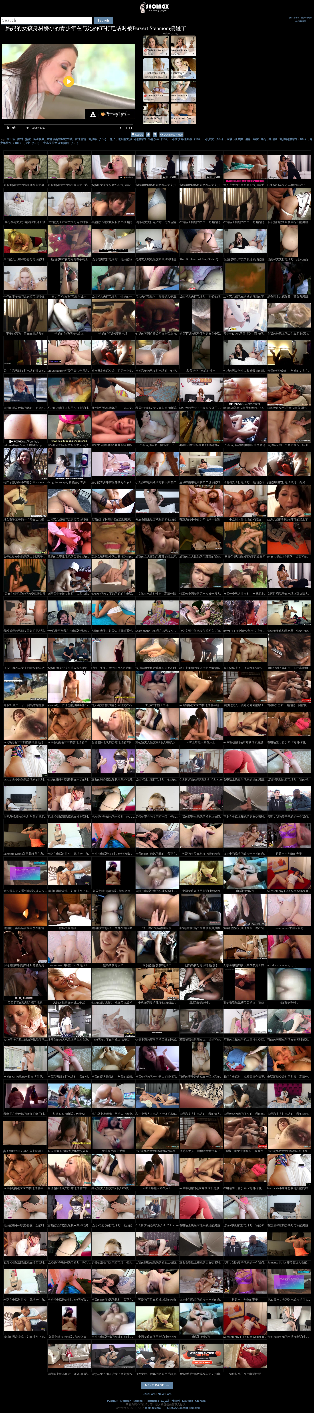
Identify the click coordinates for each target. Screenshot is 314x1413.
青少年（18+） (98, 139)
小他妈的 (140, 139)
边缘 (248, 139)
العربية (165, 1400)
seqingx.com (153, 1407)
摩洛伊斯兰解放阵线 (60, 139)
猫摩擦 (238, 139)
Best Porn (294, 18)
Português (152, 1400)
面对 (20, 139)
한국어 (175, 1400)
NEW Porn (306, 18)
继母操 (273, 139)
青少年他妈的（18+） (293, 139)
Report (138, 134)
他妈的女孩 (125, 139)
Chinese (200, 1400)
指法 (28, 139)
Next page (154, 1385)
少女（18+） (32, 143)
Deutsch (125, 1400)
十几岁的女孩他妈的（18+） (61, 143)
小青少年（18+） (159, 139)
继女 (256, 139)
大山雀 (11, 139)
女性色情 (80, 139)
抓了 (113, 139)
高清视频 (39, 139)
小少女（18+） (215, 139)
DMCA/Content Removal (183, 1407)
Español (138, 1400)
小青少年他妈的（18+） (187, 139)
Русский (112, 1400)
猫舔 (229, 139)
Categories (300, 21)
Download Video (173, 134)
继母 (264, 139)
